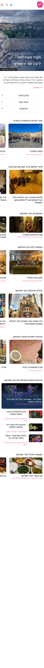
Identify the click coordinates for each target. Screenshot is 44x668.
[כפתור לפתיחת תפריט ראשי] (2, 5)
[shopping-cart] (11, 5)
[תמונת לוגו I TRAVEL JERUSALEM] (39, 5)
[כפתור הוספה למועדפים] (39, 126)
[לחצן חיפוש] (7, 5)
